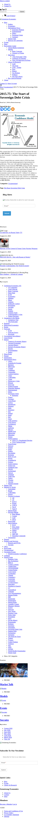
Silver (14, 519)
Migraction (11, 433)
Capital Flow (12, 566)
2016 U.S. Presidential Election (22, 440)
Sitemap (6, 816)
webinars (7, 555)
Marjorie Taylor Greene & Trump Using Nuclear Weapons (18, 248)
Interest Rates (12, 510)
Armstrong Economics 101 (12, 286)
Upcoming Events (10, 552)
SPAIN (10, 469)
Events (6, 42)
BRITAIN (11, 367)
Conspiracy (11, 577)
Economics (11, 26)
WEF (10, 647)
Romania (11, 455)
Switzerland (12, 471)
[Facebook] (2, 109)
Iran (9, 411)
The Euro (15, 66)
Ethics (14, 33)
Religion (11, 624)
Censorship (11, 372)
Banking (7, 323)
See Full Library (17, 76)
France (10, 397)
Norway (10, 446)
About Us (7, 4)
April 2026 (7, 735)
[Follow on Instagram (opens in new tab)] (6, 9)
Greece (10, 403)
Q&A (6, 546)
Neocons (11, 609)
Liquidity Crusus (13, 604)
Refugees (15, 395)
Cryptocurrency (13, 582)
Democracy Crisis (14, 381)
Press (9, 618)
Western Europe (13, 483)
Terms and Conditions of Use (13, 811)
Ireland (10, 413)
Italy (9, 417)
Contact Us (7, 6)
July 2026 (7, 730)
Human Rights (12, 595)
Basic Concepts (17, 51)
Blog (5, 22)
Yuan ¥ (14, 509)
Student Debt (12, 631)
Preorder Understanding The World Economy (14, 266)
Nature (10, 437)
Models (10, 49)
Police (10, 449)
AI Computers (12, 287)
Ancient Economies (14, 343)
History (14, 71)
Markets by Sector (10, 487)
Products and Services (11, 541)
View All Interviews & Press (21, 60)
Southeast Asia (13, 467)
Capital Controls (13, 564)
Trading (10, 311)
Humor (6, 356)
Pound (14, 503)
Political (14, 75)
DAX (14, 525)
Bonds (10, 491)
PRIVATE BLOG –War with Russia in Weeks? (15, 257)
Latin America (12, 420)
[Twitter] (5, 109)
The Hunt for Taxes (14, 636)
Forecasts (7, 329)
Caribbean (11, 370)
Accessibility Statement (11, 815)
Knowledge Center (10, 46)
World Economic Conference (17, 554)
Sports (10, 309)
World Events (8, 557)
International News (14, 28)
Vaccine (10, 482)
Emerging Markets (18, 30)
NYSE (14, 532)
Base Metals (16, 514)
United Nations (13, 642)
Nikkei (14, 530)
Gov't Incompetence (14, 593)
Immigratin (11, 599)
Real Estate (11, 521)
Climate (10, 575)
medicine (11, 428)
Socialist (10, 307)
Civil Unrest (12, 572)
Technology (12, 537)
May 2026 (7, 734)
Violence (11, 644)
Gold (13, 64)
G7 (9, 588)
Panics (10, 352)
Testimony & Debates (19, 58)
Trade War (11, 476)
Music (10, 300)
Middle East (12, 431)
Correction (11, 579)
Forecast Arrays (13, 332)
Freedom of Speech (14, 586)
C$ (13, 500)
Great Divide (8, 338)
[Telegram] (9, 109)
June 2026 (7, 732)
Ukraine (10, 480)
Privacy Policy (8, 813)
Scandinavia (12, 460)
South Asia (11, 465)
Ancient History (13, 345)
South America (13, 464)
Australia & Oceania (14, 363)
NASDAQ (15, 528)
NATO (10, 608)
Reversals (11, 334)
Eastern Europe (13, 386)
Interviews (11, 55)
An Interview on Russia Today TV (11, 232)
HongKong (11, 404)
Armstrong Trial (13, 320)
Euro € (14, 501)
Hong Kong (8, 354)
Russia (10, 458)
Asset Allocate (12, 289)
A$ (13, 498)
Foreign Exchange (14, 496)
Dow (13, 69)
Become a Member (6, 804)
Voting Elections (13, 316)
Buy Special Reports (14, 78)
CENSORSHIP (13, 568)
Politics (10, 24)
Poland (10, 447)
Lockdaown (12, 424)
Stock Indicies (12, 523)
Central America (13, 374)
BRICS (10, 563)
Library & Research (14, 62)
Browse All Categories (15, 40)
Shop (5, 44)
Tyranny (10, 640)
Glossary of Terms (18, 53)
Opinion (10, 302)
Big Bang (7, 188)
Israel (10, 415)
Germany (15, 37)
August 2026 (8, 728)
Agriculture (11, 489)
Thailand (11, 474)
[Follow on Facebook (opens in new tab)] (2, 9)
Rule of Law (12, 456)
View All (7, 739)
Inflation (10, 298)
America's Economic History (17, 341)
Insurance (11, 410)
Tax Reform (16, 73)
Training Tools (12, 313)
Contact (6, 795)
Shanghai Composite (18, 536)
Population (11, 617)
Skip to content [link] (5, 1)
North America (13, 438)
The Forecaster (13, 322)
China (10, 376)
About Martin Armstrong (16, 48)
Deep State (11, 293)
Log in (15, 804)
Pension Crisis (12, 613)
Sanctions (11, 626)
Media (10, 426)
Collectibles (12, 377)
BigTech (11, 365)
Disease (10, 383)
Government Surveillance (12, 336)
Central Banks (12, 570)
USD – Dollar (16, 67)
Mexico (10, 429)
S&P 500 (15, 534)
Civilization (12, 573)
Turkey (10, 478)
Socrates (10, 545)
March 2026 (8, 737)
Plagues (6, 539)
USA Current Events (18, 442)
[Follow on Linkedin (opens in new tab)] (1, 9)
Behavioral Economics (11, 325)
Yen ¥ (14, 507)
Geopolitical (12, 590)
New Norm (11, 611)
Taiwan (10, 473)
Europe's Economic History (17, 347)
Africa (10, 361)
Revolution (11, 453)
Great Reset (12, 401)
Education (11, 584)
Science (10, 462)
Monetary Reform (14, 606)
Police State (12, 615)
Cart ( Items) (10, 16)
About (6, 80)
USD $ (14, 505)
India (9, 408)
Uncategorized (8, 87)
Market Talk (12, 39)
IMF (9, 597)
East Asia (11, 385)
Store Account (12, 83)
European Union (17, 35)
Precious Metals (13, 512)
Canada (10, 368)
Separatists (11, 627)
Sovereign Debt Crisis (18, 188)
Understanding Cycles (15, 314)
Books (6, 327)
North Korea (12, 444)
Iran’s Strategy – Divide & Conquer (11, 274)
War (9, 645)
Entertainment (16, 31)
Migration (11, 435)
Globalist (11, 591)
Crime (10, 379)
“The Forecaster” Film (19, 57)
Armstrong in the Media (11, 318)
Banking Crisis (13, 559)
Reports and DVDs (14, 543)
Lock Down (12, 422)
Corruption (11, 581)
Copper (14, 516)
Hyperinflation (12, 350)
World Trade (12, 653)
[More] (13, 109)
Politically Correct (14, 304)
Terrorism (11, 635)
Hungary (11, 406)
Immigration (8, 358)
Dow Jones (15, 527)
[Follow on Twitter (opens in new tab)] (4, 9)
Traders (10, 638)
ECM (10, 295)
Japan (10, 419)
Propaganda (12, 622)
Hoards (10, 349)
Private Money (13, 620)
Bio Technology (13, 561)
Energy (10, 494)
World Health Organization (16, 651)
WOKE (10, 649)
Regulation (11, 305)
